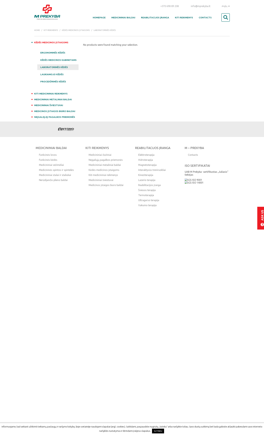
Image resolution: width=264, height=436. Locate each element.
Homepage (99, 17)
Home (37, 30)
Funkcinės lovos (48, 154)
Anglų (224, 6)
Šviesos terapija (147, 190)
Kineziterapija (145, 175)
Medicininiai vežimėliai (51, 165)
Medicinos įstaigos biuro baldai (54, 111)
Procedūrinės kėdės (53, 81)
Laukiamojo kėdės (52, 74)
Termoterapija (146, 195)
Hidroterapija (145, 159)
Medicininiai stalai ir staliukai (55, 175)
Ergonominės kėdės (52, 52)
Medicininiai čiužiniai (100, 154)
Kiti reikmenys (184, 17)
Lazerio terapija (146, 180)
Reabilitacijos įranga (155, 17)
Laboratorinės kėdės (54, 67)
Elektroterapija (146, 154)
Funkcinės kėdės (48, 159)
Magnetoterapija (147, 165)
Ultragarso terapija (148, 200)
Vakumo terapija (147, 205)
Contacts (205, 17)
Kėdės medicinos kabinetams (58, 60)
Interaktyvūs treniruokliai (152, 170)
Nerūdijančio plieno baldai (53, 180)
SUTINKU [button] (158, 431)
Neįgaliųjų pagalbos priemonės (54, 117)
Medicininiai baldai (123, 17)
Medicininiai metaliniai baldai (53, 99)
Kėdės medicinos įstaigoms (76, 30)
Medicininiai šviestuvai (48, 105)
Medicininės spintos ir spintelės (56, 170)
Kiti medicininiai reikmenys (51, 93)
